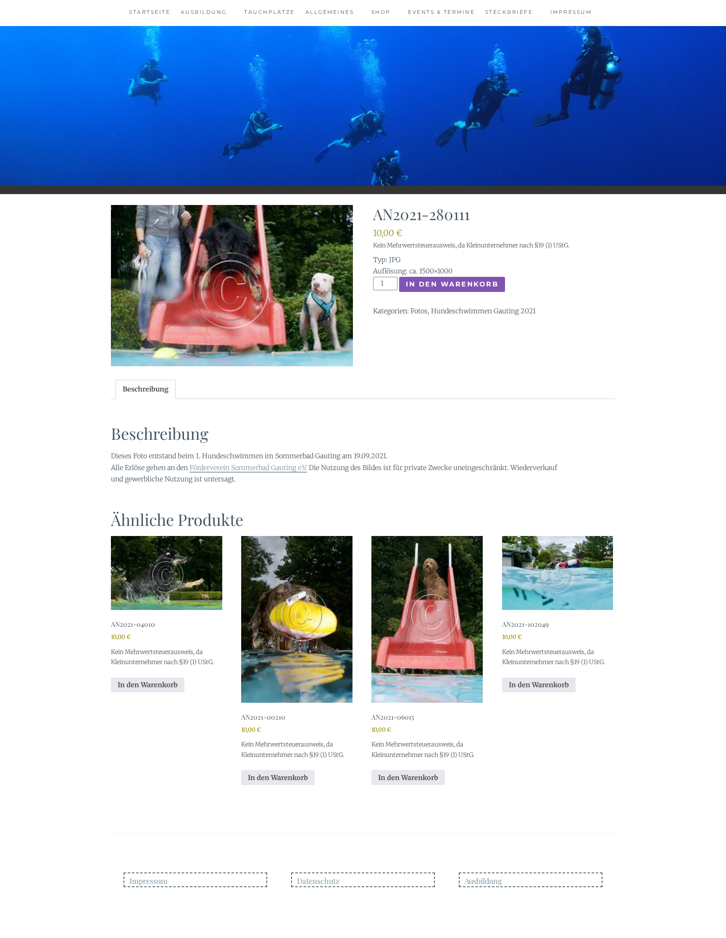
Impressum (571, 12)
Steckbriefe (509, 12)
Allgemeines (329, 12)
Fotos (419, 311)
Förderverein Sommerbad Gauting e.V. (248, 467)
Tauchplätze (269, 12)
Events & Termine (441, 12)
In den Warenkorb (452, 284)
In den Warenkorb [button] (148, 685)
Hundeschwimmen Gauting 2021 (483, 311)
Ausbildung (204, 12)
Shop (381, 12)
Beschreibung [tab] (145, 389)
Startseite (149, 12)
